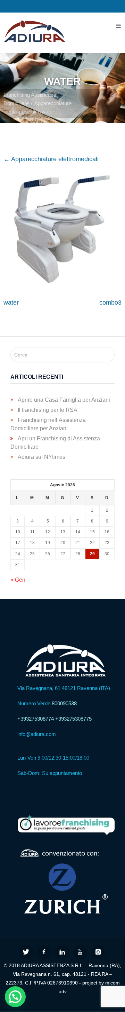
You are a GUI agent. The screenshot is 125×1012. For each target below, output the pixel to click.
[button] (15, 996)
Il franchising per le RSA (47, 410)
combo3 (110, 302)
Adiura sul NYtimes (41, 457)
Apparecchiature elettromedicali (51, 159)
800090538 (64, 703)
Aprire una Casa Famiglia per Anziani (64, 400)
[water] (62, 285)
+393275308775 (73, 719)
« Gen (17, 580)
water (11, 302)
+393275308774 (35, 719)
